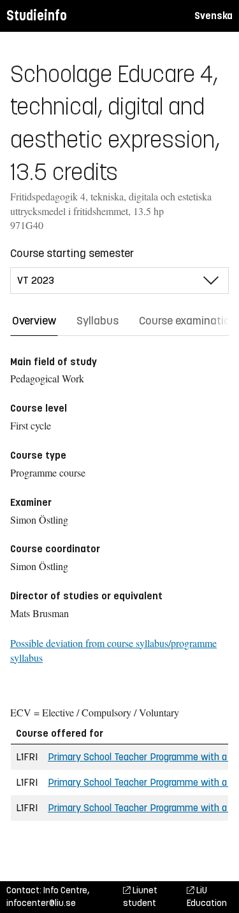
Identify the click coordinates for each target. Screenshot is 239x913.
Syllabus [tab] (97, 321)
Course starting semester (72, 253)
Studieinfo (36, 15)
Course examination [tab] (187, 321)
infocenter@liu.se (41, 903)
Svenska (213, 16)
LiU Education (207, 897)
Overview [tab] (34, 321)
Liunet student (140, 897)
